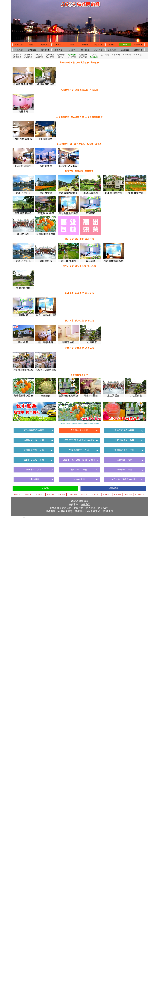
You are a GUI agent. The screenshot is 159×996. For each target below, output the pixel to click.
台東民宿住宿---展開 (124, 440)
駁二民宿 (105, 55)
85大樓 (39, 55)
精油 (72, 44)
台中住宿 (28, 494)
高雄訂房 (50, 55)
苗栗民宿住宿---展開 (34, 460)
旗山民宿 (50, 57)
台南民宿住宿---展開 (34, 440)
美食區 (59, 44)
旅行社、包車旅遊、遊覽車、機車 (79, 460)
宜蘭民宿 (138, 50)
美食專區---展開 (124, 460)
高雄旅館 (61, 55)
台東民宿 (112, 50)
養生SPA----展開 (79, 470)
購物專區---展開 (34, 470)
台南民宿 (32, 50)
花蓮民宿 (125, 50)
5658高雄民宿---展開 (34, 430)
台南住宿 (117, 494)
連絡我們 (85, 504)
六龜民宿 (39, 57)
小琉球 (72, 50)
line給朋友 (45, 488)
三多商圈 (116, 55)
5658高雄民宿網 (79, 501)
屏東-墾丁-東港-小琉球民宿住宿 (79, 440)
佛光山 (61, 57)
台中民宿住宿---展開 (124, 430)
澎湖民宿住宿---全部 (124, 450)
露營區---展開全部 (79, 430)
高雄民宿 (19, 50)
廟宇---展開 (34, 479)
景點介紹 (98, 44)
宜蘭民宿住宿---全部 (79, 450)
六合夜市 (83, 55)
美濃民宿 (17, 57)
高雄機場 (127, 55)
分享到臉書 (113, 488)
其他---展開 (79, 479)
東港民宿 (59, 50)
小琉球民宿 (73, 494)
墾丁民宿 (85, 50)
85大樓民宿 (139, 494)
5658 (125, 44)
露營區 (32, 44)
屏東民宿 (98, 50)
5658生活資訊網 (91, 511)
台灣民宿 (138, 44)
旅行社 (85, 44)
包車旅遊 (45, 44)
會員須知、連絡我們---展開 (124, 479)
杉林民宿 (28, 57)
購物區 (112, 44)
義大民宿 (138, 55)
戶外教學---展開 (124, 470)
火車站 (94, 55)
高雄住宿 (19, 44)
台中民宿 (45, 50)
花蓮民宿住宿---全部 (34, 450)
